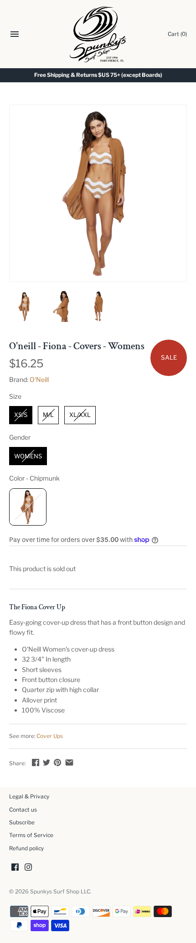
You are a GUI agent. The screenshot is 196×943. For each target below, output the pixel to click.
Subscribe (22, 822)
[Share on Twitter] (46, 762)
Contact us (23, 810)
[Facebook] (15, 867)
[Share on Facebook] (35, 762)
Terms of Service (31, 835)
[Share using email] (69, 762)
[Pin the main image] (57, 762)
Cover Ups (49, 736)
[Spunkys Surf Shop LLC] (98, 34)
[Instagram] (28, 867)
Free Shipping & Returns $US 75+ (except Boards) (98, 75)
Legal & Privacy (29, 796)
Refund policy (26, 848)
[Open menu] (14, 35)
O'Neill (39, 379)
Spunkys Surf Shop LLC (60, 891)
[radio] (20, 415)
